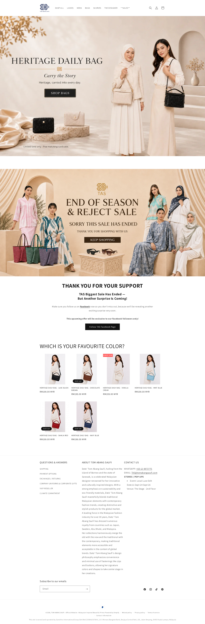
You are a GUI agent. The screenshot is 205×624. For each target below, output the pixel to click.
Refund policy (127, 612)
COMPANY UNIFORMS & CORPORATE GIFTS (58, 483)
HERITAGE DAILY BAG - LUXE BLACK (54, 388)
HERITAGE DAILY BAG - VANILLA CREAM (115, 389)
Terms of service (153, 612)
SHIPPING (44, 469)
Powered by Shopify (112, 613)
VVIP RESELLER (46, 488)
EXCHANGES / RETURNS (50, 478)
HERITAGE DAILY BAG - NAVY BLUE (85, 435)
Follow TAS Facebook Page (102, 326)
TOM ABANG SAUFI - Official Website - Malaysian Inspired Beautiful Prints (77, 613)
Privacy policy (140, 612)
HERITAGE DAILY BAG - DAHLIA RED (54, 435)
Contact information (103, 615)
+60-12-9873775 (144, 468)
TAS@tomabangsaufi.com (144, 472)
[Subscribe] (87, 589)
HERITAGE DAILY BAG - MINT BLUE (148, 388)
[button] (150, 8)
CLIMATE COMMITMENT (50, 493)
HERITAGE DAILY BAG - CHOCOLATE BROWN (85, 389)
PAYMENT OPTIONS (48, 474)
